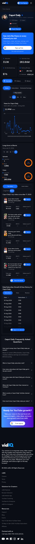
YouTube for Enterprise (8, 501)
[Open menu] (31, 3)
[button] (10, 97)
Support (4, 512)
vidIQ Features (6, 490)
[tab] (7, 81)
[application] (17, 126)
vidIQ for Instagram (7, 504)
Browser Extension (7, 492)
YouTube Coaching (7, 498)
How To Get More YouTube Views (11, 520)
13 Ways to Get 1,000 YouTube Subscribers (14, 523)
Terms (3, 479)
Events (4, 518)
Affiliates (4, 526)
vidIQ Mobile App (7, 495)
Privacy (4, 482)
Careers (4, 476)
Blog (3, 515)
